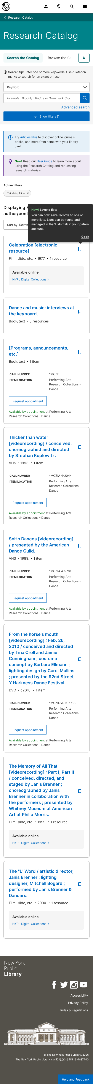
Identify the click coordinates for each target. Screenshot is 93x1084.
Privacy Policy (78, 1003)
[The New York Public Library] (6, 6)
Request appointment (28, 401)
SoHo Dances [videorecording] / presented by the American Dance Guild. (41, 545)
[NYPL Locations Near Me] (58, 6)
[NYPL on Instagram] (74, 985)
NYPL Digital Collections (29, 279)
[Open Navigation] (84, 6)
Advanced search (75, 107)
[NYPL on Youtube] (84, 985)
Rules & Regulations (74, 1010)
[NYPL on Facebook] (54, 985)
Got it (85, 236)
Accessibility (79, 995)
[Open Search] (71, 6)
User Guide (44, 161)
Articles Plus (28, 137)
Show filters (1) (50, 116)
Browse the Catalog (64, 58)
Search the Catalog (23, 58)
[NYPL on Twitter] (64, 985)
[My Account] (45, 6)
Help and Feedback (76, 1079)
